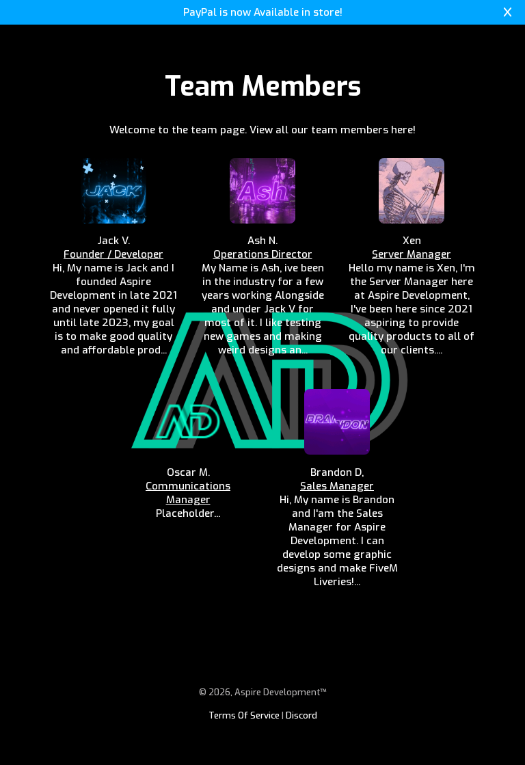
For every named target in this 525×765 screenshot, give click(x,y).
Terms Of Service (244, 715)
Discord (301, 715)
